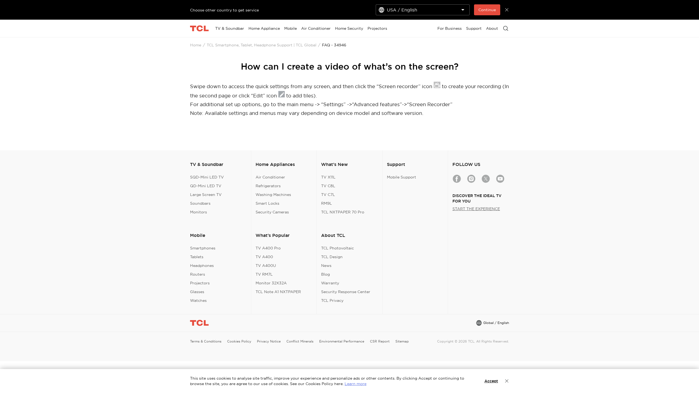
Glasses (197, 291)
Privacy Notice (269, 341)
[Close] (506, 381)
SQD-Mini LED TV (207, 177)
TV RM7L (264, 274)
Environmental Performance (341, 341)
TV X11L (328, 177)
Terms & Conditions (205, 341)
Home (195, 45)
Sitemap (402, 341)
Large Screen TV (206, 194)
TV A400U (266, 265)
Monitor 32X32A (271, 283)
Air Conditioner (270, 177)
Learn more (355, 383)
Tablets (196, 256)
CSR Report (380, 341)
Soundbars (200, 203)
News (326, 265)
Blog (325, 274)
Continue (487, 9)
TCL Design (332, 256)
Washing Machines (273, 194)
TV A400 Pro (268, 248)
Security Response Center (345, 291)
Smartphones (202, 248)
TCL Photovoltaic (337, 248)
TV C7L (328, 194)
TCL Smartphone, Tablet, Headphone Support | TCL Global (261, 45)
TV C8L (328, 185)
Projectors (200, 283)
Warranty (330, 283)
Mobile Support (401, 177)
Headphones (202, 265)
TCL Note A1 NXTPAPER (278, 291)
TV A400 (264, 256)
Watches (198, 300)
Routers (197, 274)
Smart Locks (267, 203)
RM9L (326, 203)
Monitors (198, 212)
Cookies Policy (239, 341)
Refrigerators (268, 185)
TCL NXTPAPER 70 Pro (342, 212)
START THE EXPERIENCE (476, 208)
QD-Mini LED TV (205, 185)
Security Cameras (272, 212)
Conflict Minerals (299, 341)
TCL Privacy (332, 300)
